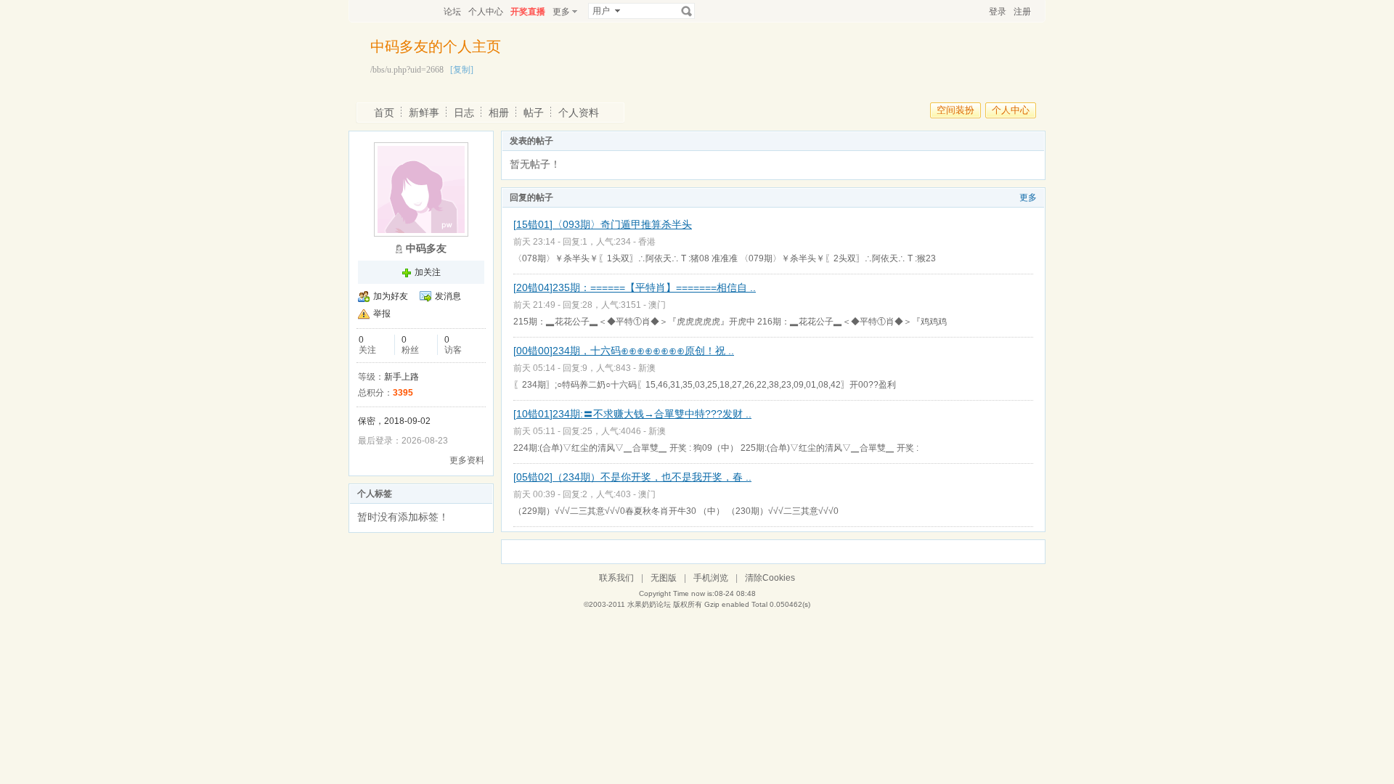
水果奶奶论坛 (649, 604)
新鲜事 (424, 112)
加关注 (428, 272)
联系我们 (616, 578)
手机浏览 (710, 578)
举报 (382, 314)
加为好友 (390, 296)
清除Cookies (770, 578)
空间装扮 (955, 110)
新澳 (647, 368)
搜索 (687, 10)
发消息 (448, 296)
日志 (464, 112)
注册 (1022, 11)
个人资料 (578, 112)
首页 (384, 112)
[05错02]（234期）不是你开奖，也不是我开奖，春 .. (632, 477)
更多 (1028, 197)
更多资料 (466, 460)
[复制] (461, 70)
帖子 (533, 112)
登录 (997, 11)
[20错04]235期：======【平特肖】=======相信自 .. (634, 287)
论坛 (452, 11)
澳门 (657, 305)
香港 (647, 242)
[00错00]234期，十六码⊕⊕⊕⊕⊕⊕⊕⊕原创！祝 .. (623, 350)
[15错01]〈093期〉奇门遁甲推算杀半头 (602, 224)
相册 (499, 112)
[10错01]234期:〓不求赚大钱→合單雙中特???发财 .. (632, 414)
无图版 (664, 578)
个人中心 (485, 11)
